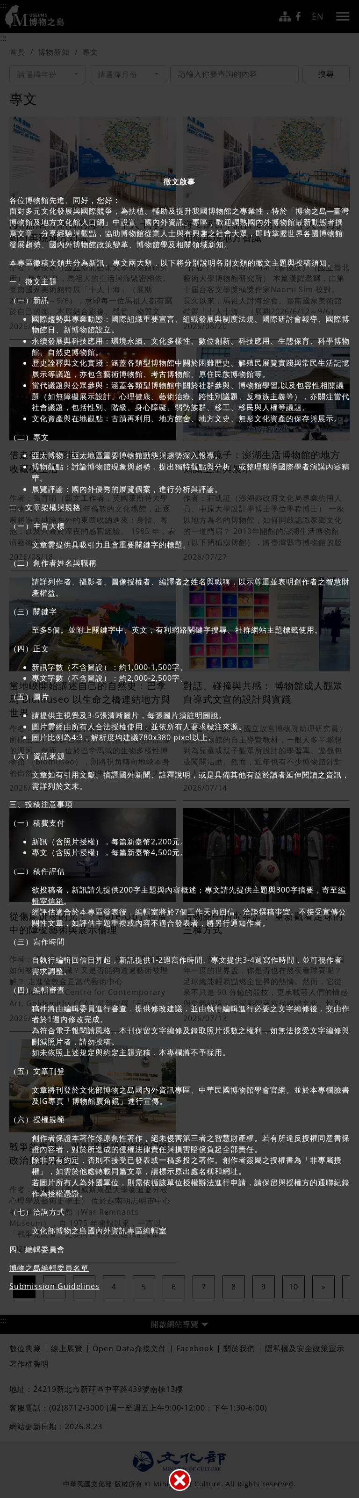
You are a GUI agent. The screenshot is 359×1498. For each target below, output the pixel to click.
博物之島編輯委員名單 (49, 1268)
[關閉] (180, 1480)
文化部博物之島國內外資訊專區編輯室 (99, 1230)
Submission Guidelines (54, 1286)
